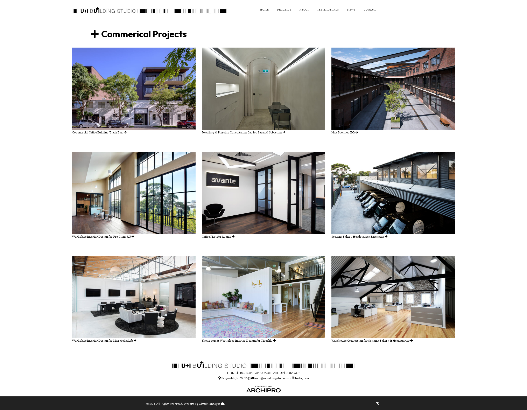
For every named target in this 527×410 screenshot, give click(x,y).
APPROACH (263, 373)
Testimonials (328, 9)
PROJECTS (245, 373)
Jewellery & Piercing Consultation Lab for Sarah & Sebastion (242, 132)
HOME (232, 373)
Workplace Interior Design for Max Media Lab (102, 340)
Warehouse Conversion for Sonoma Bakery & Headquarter (370, 340)
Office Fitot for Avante (216, 236)
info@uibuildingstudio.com (273, 378)
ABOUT (278, 373)
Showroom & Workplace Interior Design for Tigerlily (237, 340)
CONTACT (293, 373)
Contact (370, 9)
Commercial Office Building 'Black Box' (98, 132)
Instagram (302, 378)
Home (264, 9)
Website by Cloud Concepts (202, 404)
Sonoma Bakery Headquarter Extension (357, 236)
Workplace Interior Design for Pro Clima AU (101, 236)
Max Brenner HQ (343, 132)
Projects (284, 9)
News (351, 9)
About (304, 9)
